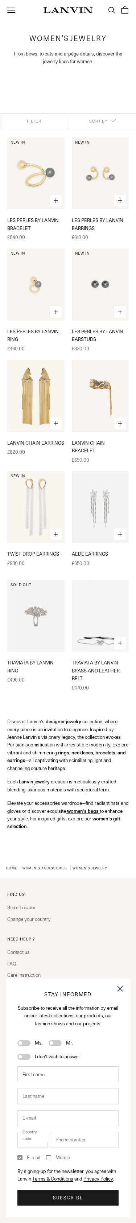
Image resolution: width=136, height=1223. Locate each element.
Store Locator (21, 907)
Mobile (62, 1157)
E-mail (33, 1157)
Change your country (29, 919)
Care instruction (24, 975)
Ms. (39, 1043)
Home (11, 868)
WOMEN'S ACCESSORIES (44, 868)
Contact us (18, 952)
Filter (34, 121)
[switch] (23, 1043)
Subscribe (68, 1198)
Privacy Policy (98, 1179)
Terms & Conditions (52, 1179)
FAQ (11, 964)
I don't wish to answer (57, 1056)
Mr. (69, 1043)
